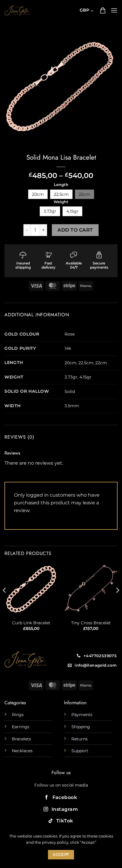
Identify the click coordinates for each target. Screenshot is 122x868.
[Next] (117, 602)
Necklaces (22, 750)
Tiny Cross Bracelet (91, 622)
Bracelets (21, 739)
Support (79, 750)
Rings (18, 714)
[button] (102, 10)
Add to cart (75, 230)
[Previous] (4, 602)
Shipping (80, 726)
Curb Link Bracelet (31, 622)
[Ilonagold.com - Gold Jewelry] (17, 10)
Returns (79, 739)
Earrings (20, 726)
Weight (61, 202)
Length (61, 185)
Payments (81, 714)
